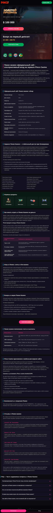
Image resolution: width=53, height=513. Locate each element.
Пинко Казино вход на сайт (8, 180)
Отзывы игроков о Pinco (7, 188)
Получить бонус (26, 322)
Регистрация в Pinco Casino (32, 179)
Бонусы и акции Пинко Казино (8, 182)
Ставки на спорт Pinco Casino (33, 182)
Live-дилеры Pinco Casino (7, 186)
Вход (39, 510)
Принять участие (13, 28)
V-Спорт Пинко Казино (31, 184)
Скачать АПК (46, 2)
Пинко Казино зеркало (7, 179)
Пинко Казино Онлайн (7, 177)
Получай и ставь (13, 44)
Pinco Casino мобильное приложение (35, 180)
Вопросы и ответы (31, 188)
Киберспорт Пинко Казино (7, 184)
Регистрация (13, 510)
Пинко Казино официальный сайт (34, 177)
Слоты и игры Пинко (31, 186)
